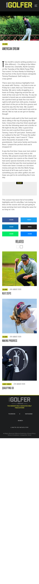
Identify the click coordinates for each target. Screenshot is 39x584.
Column (5, 44)
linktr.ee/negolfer (19, 427)
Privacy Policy (31, 433)
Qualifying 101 (8, 388)
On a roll (18, 190)
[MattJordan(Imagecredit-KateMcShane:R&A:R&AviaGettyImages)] (19, 363)
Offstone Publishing (20, 433)
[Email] (19, 55)
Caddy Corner (7, 384)
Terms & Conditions (14, 435)
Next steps (6, 293)
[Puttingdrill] (8, 188)
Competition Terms (25, 435)
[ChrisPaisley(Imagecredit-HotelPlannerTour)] (19, 268)
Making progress (9, 340)
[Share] (3, 55)
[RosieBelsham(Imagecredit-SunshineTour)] (19, 316)
